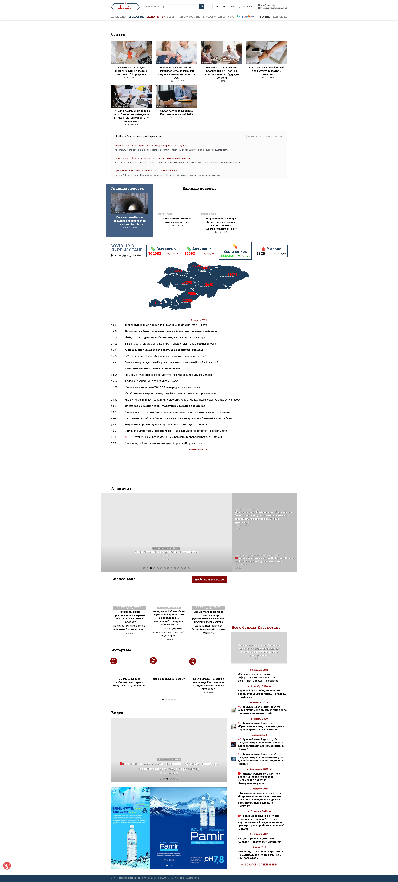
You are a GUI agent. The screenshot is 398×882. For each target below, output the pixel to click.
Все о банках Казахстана (256, 627)
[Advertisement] (268, 207)
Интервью (209, 17)
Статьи (171, 17)
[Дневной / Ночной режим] (7, 866)
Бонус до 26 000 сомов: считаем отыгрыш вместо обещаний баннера (152, 157)
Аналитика (118, 17)
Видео (222, 17)
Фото (231, 17)
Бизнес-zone (155, 17)
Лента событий (190, 17)
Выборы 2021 (136, 17)
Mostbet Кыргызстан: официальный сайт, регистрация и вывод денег (151, 145)
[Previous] (107, 532)
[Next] (225, 532)
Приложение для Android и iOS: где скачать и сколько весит (146, 170)
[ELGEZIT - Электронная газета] (125, 7)
